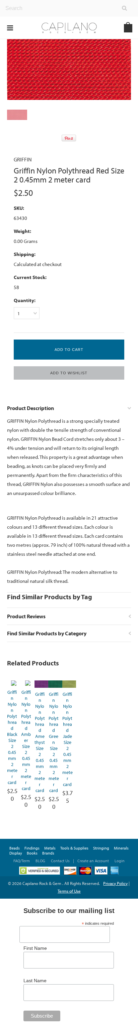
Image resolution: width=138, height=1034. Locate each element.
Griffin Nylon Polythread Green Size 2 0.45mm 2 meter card (54, 742)
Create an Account (93, 860)
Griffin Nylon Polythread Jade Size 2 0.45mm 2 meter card (67, 739)
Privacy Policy (115, 883)
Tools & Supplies (74, 848)
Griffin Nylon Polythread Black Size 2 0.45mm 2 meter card (12, 737)
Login (120, 860)
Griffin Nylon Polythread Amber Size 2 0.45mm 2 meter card (26, 740)
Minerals (121, 848)
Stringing (101, 848)
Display (15, 853)
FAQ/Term (22, 860)
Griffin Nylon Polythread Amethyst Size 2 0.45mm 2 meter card (39, 742)
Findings (32, 848)
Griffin (23, 159)
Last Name (35, 980)
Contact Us (60, 860)
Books (32, 853)
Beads (14, 848)
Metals (50, 848)
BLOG (40, 860)
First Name (35, 948)
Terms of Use (69, 891)
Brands (48, 853)
